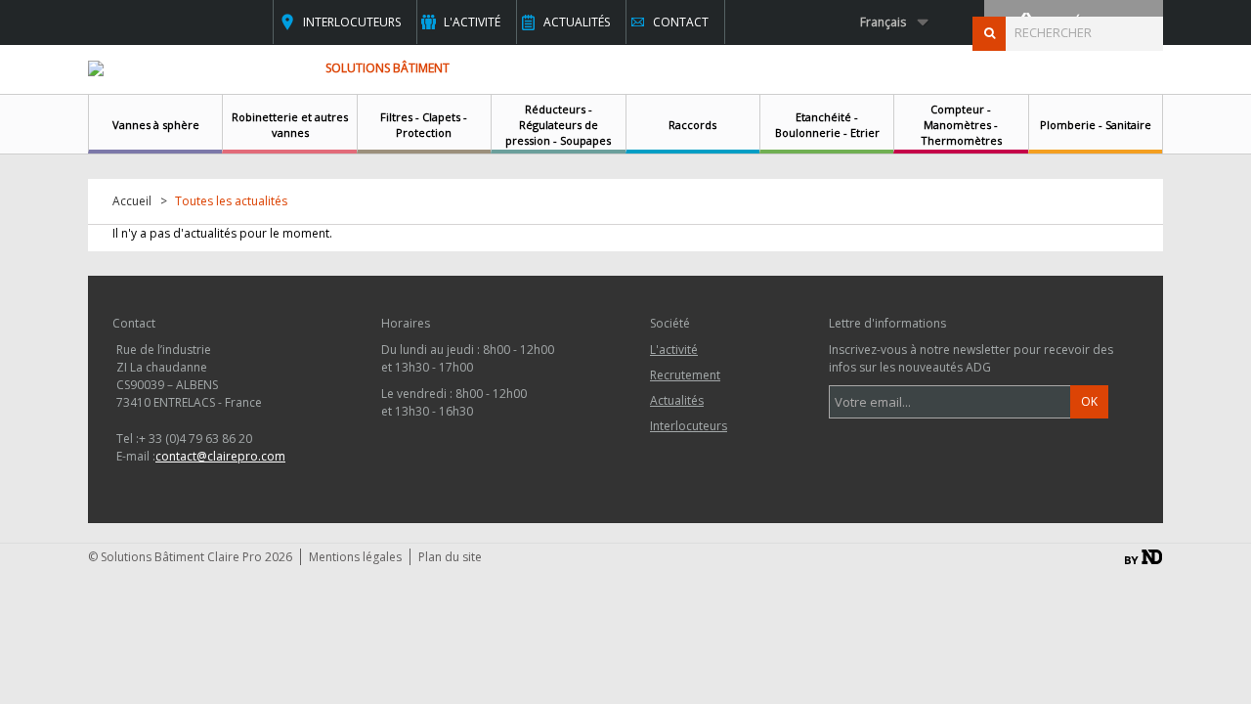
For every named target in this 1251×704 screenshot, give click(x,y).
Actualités (576, 22)
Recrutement (685, 375)
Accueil (131, 201)
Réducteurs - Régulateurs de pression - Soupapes (558, 125)
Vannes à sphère (155, 124)
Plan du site (450, 557)
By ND (1143, 557)
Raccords (692, 124)
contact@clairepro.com (220, 456)
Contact (681, 22)
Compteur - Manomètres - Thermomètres (961, 125)
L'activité (472, 22)
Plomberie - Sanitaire (1095, 124)
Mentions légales (355, 557)
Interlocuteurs (352, 22)
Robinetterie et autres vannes (290, 125)
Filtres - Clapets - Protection (423, 125)
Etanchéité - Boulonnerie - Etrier (827, 125)
